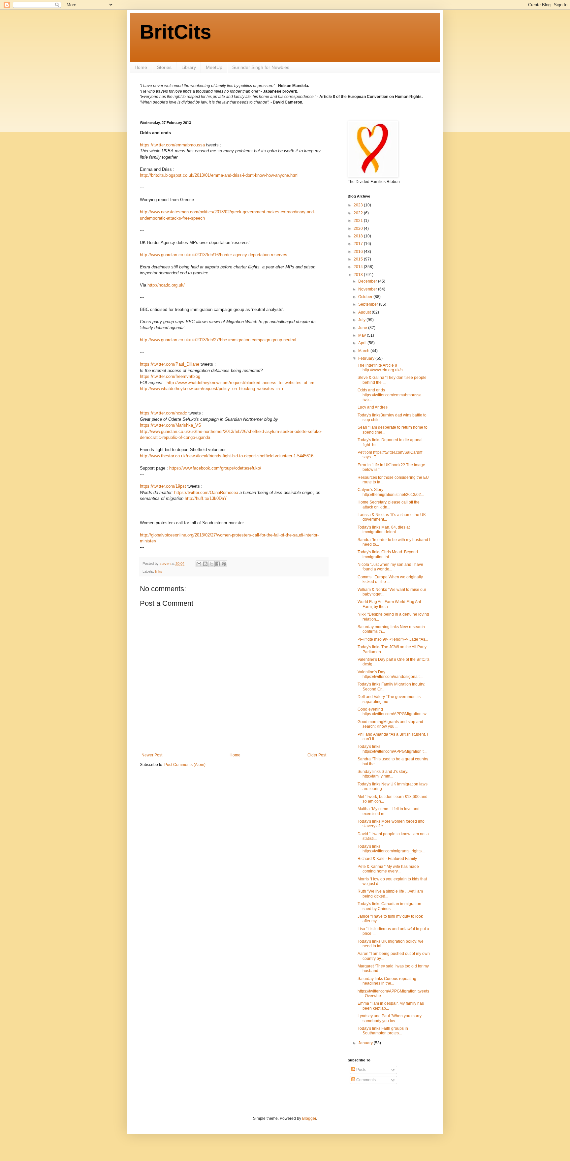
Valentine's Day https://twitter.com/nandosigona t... (390, 674)
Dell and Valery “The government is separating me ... (389, 699)
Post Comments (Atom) (185, 764)
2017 (359, 243)
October (365, 296)
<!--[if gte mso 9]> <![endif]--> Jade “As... (393, 639)
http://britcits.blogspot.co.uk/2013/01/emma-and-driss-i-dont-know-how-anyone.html (219, 175)
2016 (359, 251)
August (365, 312)
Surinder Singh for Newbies (260, 67)
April (362, 343)
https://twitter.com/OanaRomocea (206, 492)
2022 (359, 213)
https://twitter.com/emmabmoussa (172, 144)
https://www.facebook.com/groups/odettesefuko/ (215, 468)
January (366, 1043)
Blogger (309, 1118)
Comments (365, 1080)
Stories (164, 67)
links (158, 571)
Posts (360, 1069)
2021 (359, 220)
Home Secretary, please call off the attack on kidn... (389, 504)
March (364, 351)
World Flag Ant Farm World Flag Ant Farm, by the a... (389, 604)
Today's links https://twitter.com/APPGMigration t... (392, 748)
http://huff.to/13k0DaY (206, 498)
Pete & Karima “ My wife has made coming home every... (388, 868)
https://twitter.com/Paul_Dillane (169, 364)
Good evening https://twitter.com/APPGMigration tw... (393, 711)
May (362, 335)
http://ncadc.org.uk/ (166, 285)
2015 (359, 259)
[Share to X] (211, 564)
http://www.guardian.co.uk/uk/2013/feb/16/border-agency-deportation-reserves (213, 254)
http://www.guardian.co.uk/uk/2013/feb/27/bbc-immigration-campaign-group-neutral (218, 339)
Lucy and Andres (373, 407)
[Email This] (199, 564)
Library (188, 67)
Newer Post (152, 755)
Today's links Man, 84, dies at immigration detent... (384, 529)
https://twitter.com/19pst (163, 486)
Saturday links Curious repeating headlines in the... (387, 981)
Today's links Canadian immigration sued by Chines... (389, 906)
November (368, 289)
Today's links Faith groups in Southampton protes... (383, 1030)
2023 (359, 205)
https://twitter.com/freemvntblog (170, 376)
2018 (359, 236)
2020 (359, 228)
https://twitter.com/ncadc (163, 413)
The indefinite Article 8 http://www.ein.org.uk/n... (382, 367)
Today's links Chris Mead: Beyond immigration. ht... (388, 554)
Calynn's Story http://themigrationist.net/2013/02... (391, 492)
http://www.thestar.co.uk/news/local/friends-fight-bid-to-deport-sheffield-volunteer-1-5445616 (226, 455)
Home (141, 67)
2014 (359, 266)
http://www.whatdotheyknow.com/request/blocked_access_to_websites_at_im (240, 382)
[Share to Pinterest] (224, 564)
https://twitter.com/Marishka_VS (170, 425)
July (362, 320)
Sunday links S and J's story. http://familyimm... (383, 774)
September (368, 304)
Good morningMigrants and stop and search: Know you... (390, 724)
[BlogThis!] (205, 564)
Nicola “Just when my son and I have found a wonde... (390, 566)
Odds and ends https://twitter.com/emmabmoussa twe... (390, 395)
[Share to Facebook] (217, 564)
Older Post (316, 755)
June (363, 327)
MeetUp (214, 67)
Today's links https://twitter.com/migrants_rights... (391, 848)
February (366, 358)
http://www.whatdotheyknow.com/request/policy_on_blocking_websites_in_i (211, 388)
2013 (359, 274)
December (368, 281)
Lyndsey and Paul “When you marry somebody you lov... (390, 1018)
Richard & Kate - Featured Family (387, 858)
